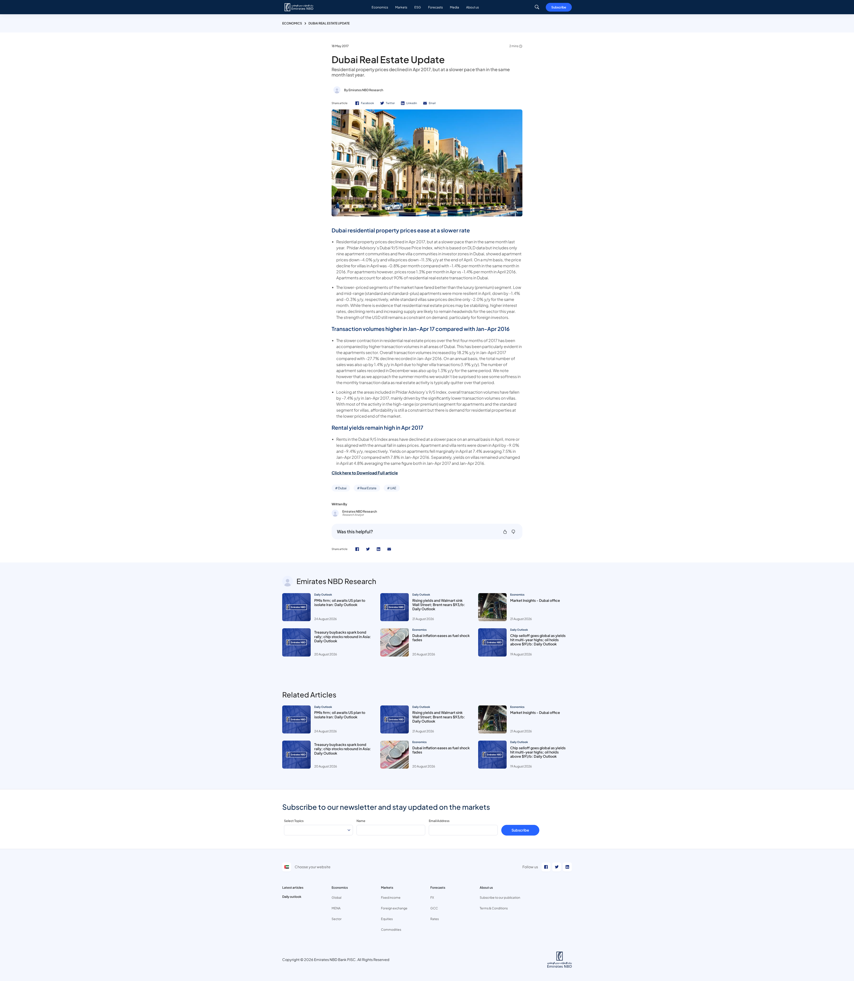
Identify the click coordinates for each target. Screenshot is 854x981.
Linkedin (411, 103)
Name (361, 821)
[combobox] (318, 830)
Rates (434, 919)
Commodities (391, 929)
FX (432, 897)
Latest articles (292, 887)
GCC (434, 908)
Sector (337, 919)
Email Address (439, 821)
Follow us (530, 866)
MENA (336, 908)
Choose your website (312, 866)
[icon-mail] (389, 549)
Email (432, 103)
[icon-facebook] (357, 549)
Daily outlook (291, 896)
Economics (292, 23)
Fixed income (391, 897)
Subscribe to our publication (500, 897)
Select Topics (294, 821)
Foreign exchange (394, 908)
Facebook (367, 103)
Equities (387, 919)
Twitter (390, 103)
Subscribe (558, 7)
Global (336, 897)
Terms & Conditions (494, 908)
